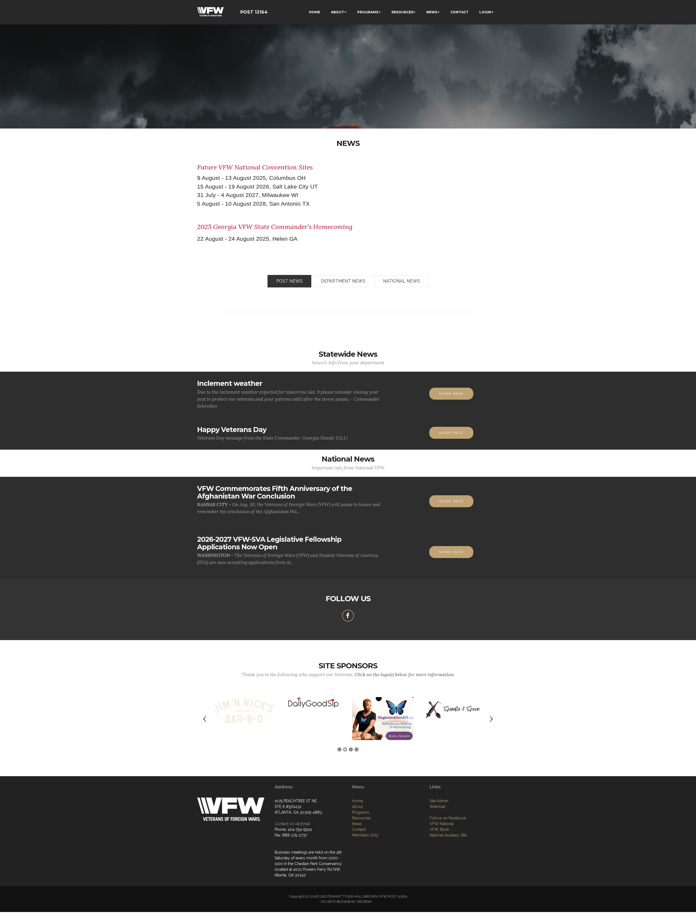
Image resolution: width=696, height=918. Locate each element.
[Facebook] (348, 616)
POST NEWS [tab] (289, 281)
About (357, 806)
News (357, 824)
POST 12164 (254, 12)
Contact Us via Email (292, 824)
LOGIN (485, 12)
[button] (204, 718)
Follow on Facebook (448, 818)
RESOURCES (402, 12)
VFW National (442, 824)
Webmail (437, 806)
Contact (359, 829)
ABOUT (337, 12)
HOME (314, 12)
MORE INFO (451, 393)
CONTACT (459, 12)
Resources (361, 818)
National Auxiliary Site (448, 835)
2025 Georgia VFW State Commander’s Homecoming (274, 227)
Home (357, 801)
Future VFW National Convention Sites (255, 167)
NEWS (431, 12)
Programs (360, 812)
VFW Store (439, 829)
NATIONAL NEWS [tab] (401, 281)
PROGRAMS (367, 12)
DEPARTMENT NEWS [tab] (343, 281)
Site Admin (439, 801)
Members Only (365, 835)
